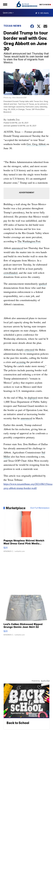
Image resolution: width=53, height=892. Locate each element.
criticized (29, 349)
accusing (21, 362)
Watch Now (44, 4)
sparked (43, 283)
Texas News (12, 25)
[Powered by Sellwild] (45, 681)
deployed (32, 397)
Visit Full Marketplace (39, 508)
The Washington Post (29, 241)
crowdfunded (10, 272)
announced (17, 248)
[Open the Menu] (5, 4)
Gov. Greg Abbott (36, 144)
